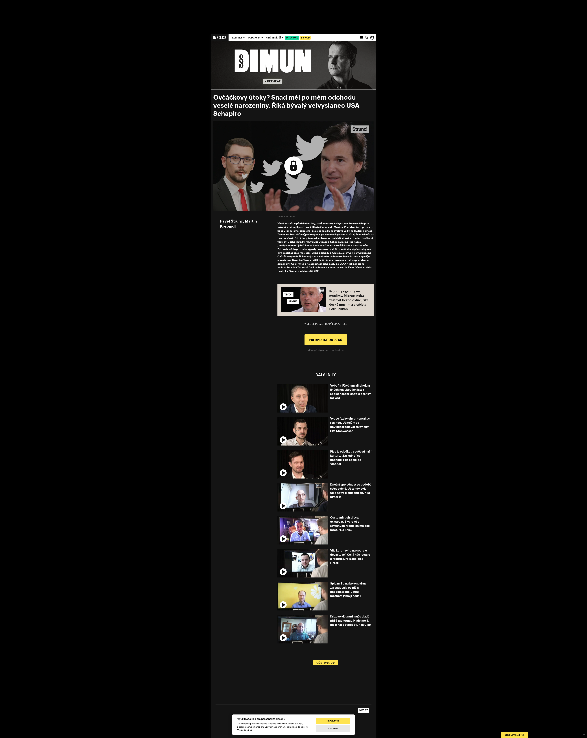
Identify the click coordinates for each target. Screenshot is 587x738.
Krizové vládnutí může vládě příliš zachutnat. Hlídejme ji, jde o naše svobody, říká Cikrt (350, 620)
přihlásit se (337, 349)
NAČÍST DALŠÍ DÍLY (326, 662)
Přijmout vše (333, 721)
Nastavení (333, 728)
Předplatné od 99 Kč (325, 340)
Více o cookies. (244, 730)
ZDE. (316, 271)
